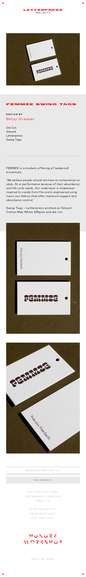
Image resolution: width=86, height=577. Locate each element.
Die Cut (11, 127)
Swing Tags (14, 139)
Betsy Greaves (20, 119)
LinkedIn (53, 496)
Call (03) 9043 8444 (43, 491)
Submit (43, 480)
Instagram (35, 496)
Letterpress (14, 135)
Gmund (11, 131)
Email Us (43, 500)
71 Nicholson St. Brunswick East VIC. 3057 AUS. (43, 513)
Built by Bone (43, 559)
